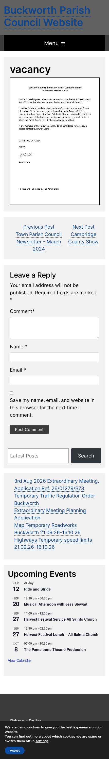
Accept (15, 751)
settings (41, 741)
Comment (21, 311)
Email (16, 370)
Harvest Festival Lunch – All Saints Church (61, 634)
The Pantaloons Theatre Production (55, 649)
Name (16, 347)
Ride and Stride (37, 589)
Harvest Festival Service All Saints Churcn (60, 619)
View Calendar (19, 660)
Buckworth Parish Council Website (47, 16)
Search (86, 456)
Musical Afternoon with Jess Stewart (55, 604)
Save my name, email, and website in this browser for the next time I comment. (52, 407)
